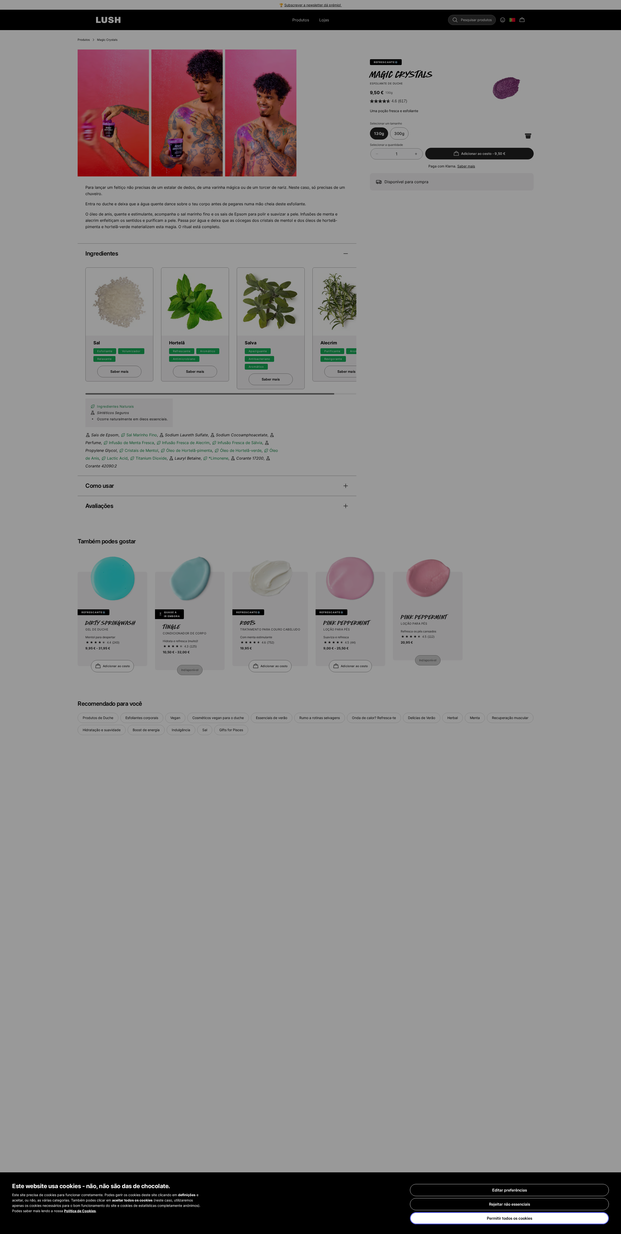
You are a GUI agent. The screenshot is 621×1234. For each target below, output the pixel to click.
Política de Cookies (80, 1211)
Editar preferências (509, 1190)
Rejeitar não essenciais (509, 1204)
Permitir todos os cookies (509, 1218)
